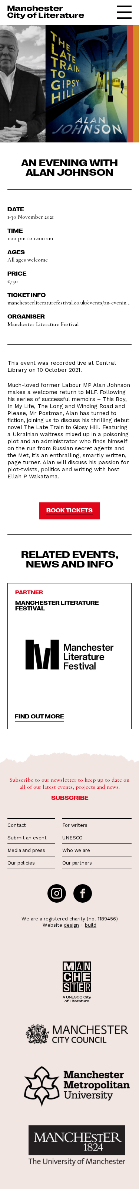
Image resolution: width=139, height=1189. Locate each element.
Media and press (26, 850)
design (71, 925)
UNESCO (72, 838)
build (90, 925)
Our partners (77, 863)
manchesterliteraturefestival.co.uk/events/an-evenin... (68, 302)
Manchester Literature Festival (57, 605)
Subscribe (69, 797)
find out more (39, 716)
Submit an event (27, 838)
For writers (74, 825)
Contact (16, 825)
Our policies (21, 863)
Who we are (76, 850)
